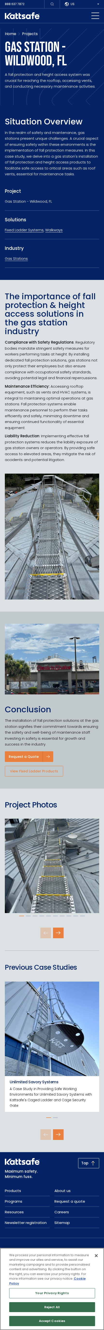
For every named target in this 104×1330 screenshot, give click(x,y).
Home (10, 34)
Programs (13, 1201)
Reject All (52, 1307)
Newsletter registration (26, 1222)
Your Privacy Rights (51, 1293)
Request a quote (69, 1201)
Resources (14, 1212)
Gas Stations (16, 258)
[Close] (96, 1255)
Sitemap (62, 1222)
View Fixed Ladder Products (34, 771)
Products (13, 1190)
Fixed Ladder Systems (24, 229)
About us (62, 1190)
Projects (30, 34)
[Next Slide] (58, 933)
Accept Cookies (52, 1321)
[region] (52, 1289)
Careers (61, 1212)
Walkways (54, 229)
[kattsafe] (22, 15)
